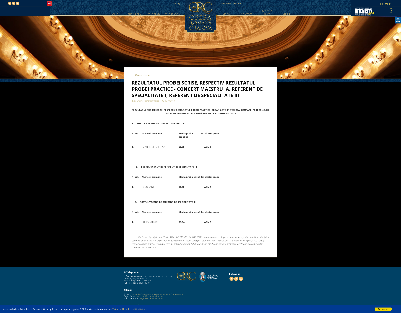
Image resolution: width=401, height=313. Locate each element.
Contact (246, 14)
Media (227, 14)
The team (154, 14)
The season (172, 14)
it (390, 4)
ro (381, 4)
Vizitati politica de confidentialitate (129, 309)
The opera (134, 14)
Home (114, 14)
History (176, 3)
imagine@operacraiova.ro (151, 298)
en (386, 4)
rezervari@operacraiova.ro (150, 296)
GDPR (286, 14)
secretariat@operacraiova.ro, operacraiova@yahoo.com (156, 293)
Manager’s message (231, 3)
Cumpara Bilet (267, 12)
